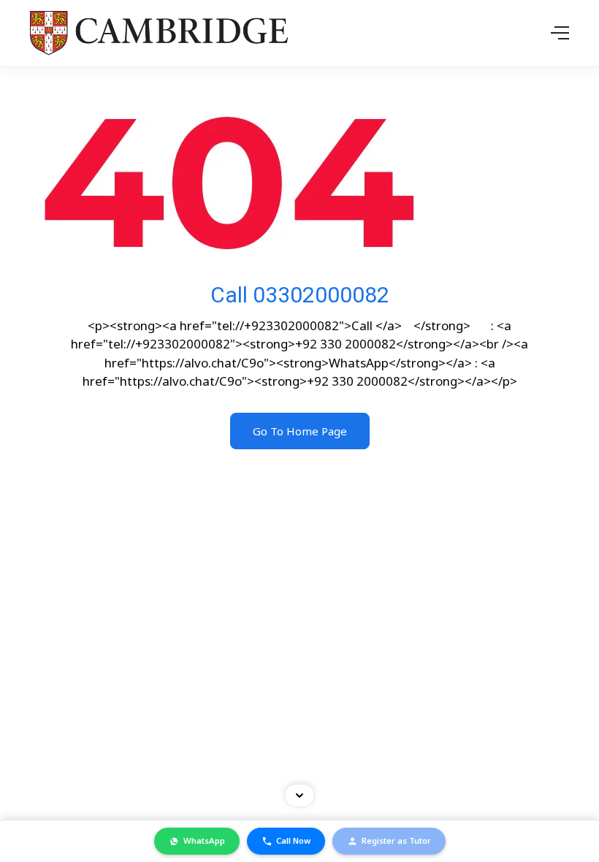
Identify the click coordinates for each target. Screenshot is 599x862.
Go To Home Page (300, 431)
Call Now (293, 840)
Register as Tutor (396, 840)
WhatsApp (204, 840)
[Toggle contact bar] (299, 795)
